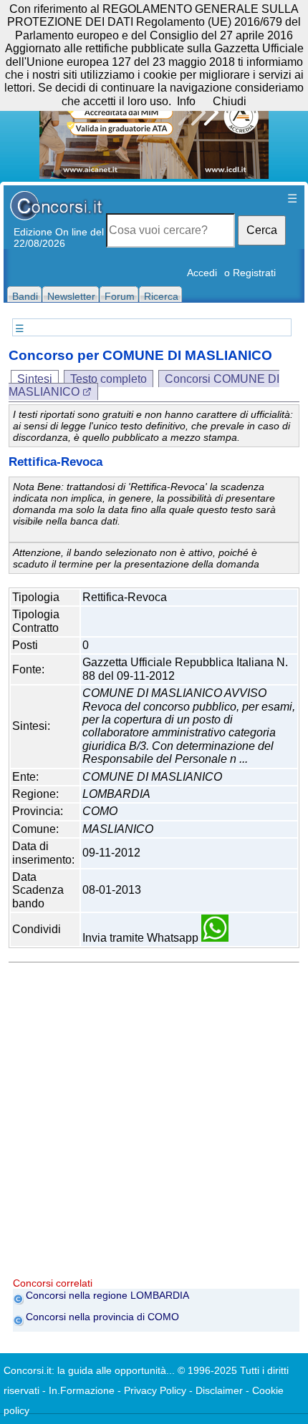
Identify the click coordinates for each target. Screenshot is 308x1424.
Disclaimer (219, 1390)
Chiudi (229, 101)
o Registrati (250, 272)
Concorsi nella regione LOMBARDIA (107, 1295)
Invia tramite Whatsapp (141, 938)
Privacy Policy (155, 1390)
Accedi (202, 272)
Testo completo (108, 379)
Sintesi (34, 379)
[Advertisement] (154, 1123)
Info (186, 101)
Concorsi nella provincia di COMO (102, 1316)
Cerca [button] (261, 230)
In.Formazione (82, 1390)
